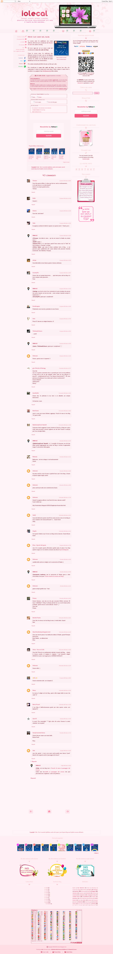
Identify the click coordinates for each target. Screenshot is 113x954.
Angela (34, 531)
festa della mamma (82, 903)
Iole (38, 167)
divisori (81, 898)
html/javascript (47, 71)
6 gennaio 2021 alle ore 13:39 (65, 718)
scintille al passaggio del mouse (54, 771)
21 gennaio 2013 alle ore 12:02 (65, 223)
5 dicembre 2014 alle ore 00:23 (65, 598)
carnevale (88, 893)
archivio (84, 889)
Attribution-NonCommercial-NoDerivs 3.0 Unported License (64, 949)
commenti (21, 44)
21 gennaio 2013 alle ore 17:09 (65, 318)
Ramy (34, 690)
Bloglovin (68, 15)
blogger (93, 891)
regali (91, 83)
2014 (47, 900)
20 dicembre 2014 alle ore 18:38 (65, 649)
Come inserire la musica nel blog (54, 576)
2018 (47, 894)
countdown (86, 896)
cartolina (94, 893)
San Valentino (80, 887)
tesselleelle (36, 393)
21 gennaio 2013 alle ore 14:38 (65, 306)
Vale (34, 750)
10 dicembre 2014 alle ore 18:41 (65, 617)
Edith (34, 198)
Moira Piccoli (36, 704)
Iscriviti (48, 136)
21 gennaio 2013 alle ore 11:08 (65, 210)
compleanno (82, 894)
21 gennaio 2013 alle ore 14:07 (65, 272)
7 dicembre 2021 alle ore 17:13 (65, 732)
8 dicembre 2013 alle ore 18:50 (65, 485)
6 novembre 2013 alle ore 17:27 (65, 368)
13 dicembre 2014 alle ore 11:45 (65, 632)
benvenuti (83, 891)
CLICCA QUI (90, 73)
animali (79, 889)
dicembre (49, 903)
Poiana (34, 598)
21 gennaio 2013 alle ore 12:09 (65, 235)
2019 (47, 892)
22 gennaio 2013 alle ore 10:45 (65, 343)
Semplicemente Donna (39, 732)
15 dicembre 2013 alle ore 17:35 (65, 497)
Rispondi (33, 192)
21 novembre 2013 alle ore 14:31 (65, 393)
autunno (96, 889)
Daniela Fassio (37, 617)
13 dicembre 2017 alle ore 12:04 (65, 704)
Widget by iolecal (66, 162)
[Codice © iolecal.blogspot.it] (96, 853)
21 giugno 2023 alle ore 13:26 (65, 750)
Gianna (34, 210)
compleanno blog (91, 894)
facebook (96, 900)
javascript (22, 49)
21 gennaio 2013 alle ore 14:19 (65, 288)
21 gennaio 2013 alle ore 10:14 (65, 198)
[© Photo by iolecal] (83, 3)
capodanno (81, 893)
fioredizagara (36, 306)
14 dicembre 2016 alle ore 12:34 (65, 690)
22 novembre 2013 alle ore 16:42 (65, 410)
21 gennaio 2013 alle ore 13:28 (65, 260)
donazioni (80, 83)
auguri (89, 889)
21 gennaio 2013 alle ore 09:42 (65, 180)
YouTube (74, 889)
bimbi (88, 891)
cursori (93, 896)
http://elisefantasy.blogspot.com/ (41, 632)
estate (84, 900)
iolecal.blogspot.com (61, 946)
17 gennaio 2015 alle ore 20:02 (65, 678)
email (79, 900)
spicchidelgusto (64, 549)
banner (76, 891)
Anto (34, 318)
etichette (90, 900)
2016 (47, 897)
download (91, 898)
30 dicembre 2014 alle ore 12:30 (65, 665)
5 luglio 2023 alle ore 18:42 (66, 765)
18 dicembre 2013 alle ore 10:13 (65, 515)
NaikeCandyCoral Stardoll (40, 425)
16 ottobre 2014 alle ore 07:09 (65, 571)
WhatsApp (94, 887)
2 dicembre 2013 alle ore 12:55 (65, 440)
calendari (75, 893)
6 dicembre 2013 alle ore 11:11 (65, 456)
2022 (47, 887)
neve (15, 51)
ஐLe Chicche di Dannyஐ (39, 368)
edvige (34, 260)
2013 (47, 902)
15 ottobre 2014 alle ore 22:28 (65, 559)
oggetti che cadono (20, 51)
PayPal (74, 887)
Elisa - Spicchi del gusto (39, 545)
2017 (47, 895)
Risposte (34, 761)
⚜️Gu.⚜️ (35, 678)
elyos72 (35, 718)
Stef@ (34, 515)
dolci (86, 898)
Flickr (68, 11)
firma (93, 903)
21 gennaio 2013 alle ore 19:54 (65, 331)
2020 (47, 890)
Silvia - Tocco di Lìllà (38, 649)
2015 (47, 899)
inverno (17, 49)
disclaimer (75, 898)
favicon (80, 902)
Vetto (34, 223)
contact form (76, 896)
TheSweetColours (37, 331)
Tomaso (35, 180)
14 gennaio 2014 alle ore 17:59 (65, 545)
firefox (89, 903)
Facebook (63, 11)
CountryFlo (36, 272)
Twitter (63, 15)
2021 (47, 889)
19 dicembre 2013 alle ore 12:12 (65, 531)
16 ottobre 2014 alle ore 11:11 (65, 586)
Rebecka (35, 456)
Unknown (35, 356)
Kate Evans (36, 410)
